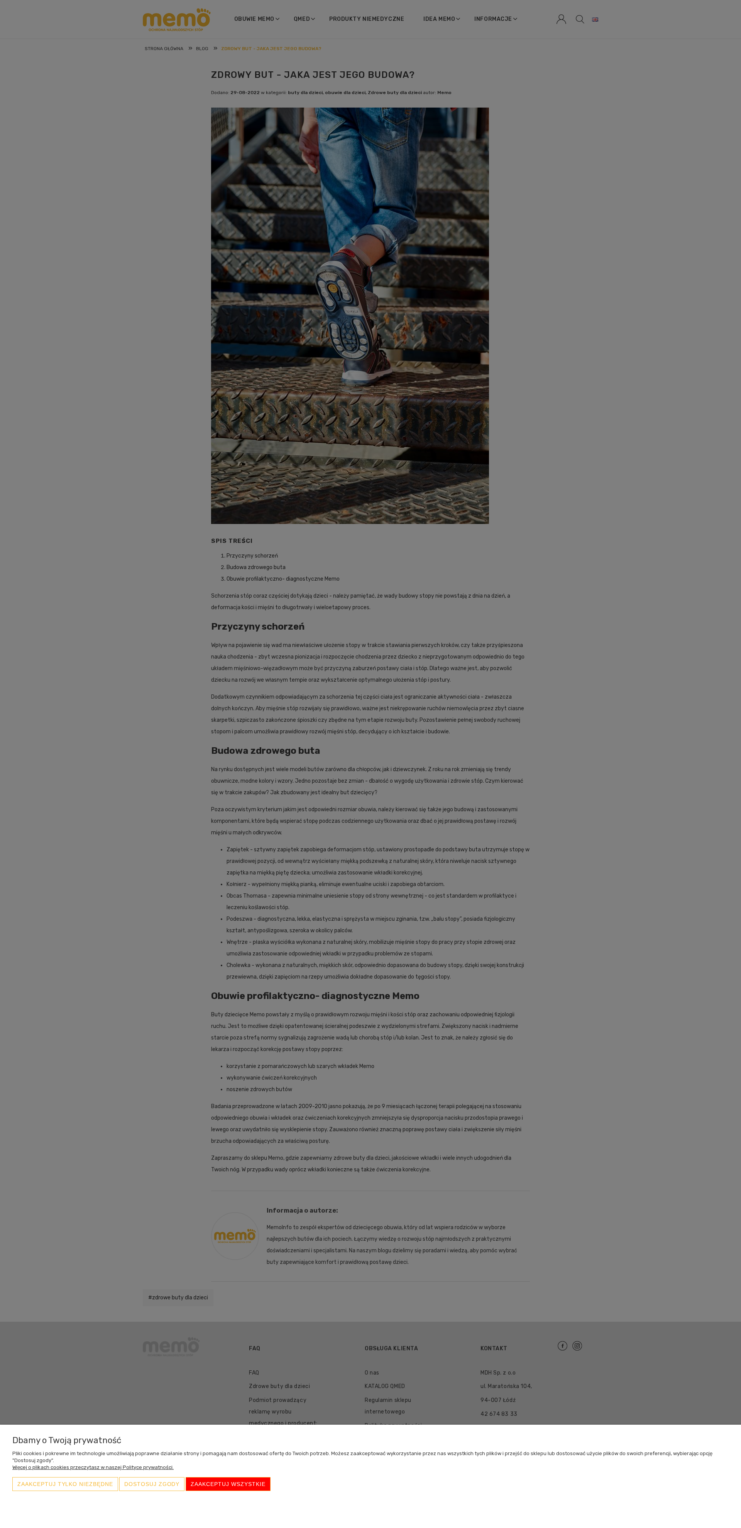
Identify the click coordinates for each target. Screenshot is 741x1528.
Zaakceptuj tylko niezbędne (65, 1484)
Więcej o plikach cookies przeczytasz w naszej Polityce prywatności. (93, 1467)
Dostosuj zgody (151, 1484)
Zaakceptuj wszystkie (228, 1484)
